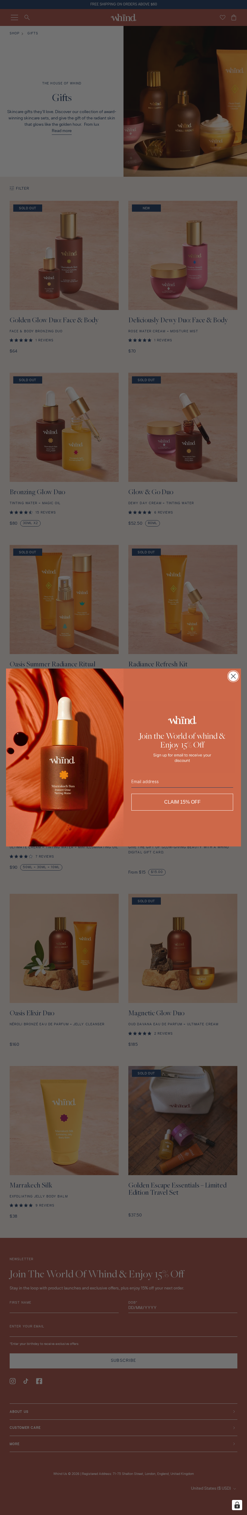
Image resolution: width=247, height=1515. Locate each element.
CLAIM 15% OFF (182, 802)
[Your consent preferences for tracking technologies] (237, 1505)
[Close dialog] (233, 676)
